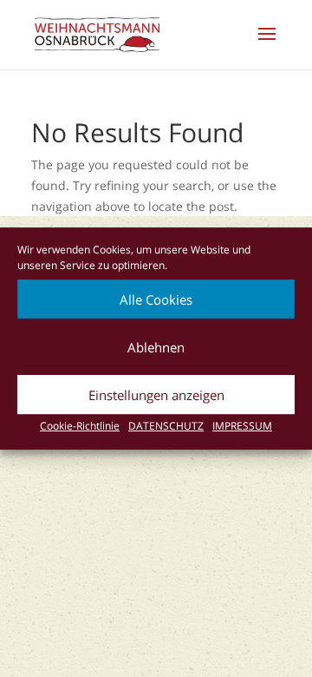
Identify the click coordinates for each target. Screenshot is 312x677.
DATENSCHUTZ (166, 425)
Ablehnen (156, 347)
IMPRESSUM (242, 425)
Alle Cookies (156, 299)
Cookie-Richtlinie (80, 425)
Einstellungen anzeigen (156, 395)
